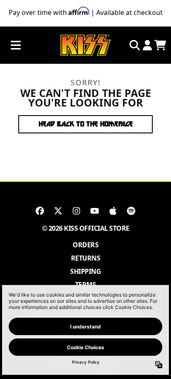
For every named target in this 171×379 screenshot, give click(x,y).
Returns (85, 258)
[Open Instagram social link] (76, 211)
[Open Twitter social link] (58, 211)
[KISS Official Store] (85, 45)
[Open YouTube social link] (95, 211)
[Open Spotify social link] (131, 211)
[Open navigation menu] (16, 45)
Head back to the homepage (86, 124)
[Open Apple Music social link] (113, 211)
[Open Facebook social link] (40, 211)
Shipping (85, 271)
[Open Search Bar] (134, 45)
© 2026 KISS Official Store (85, 228)
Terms (85, 284)
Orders (85, 244)
